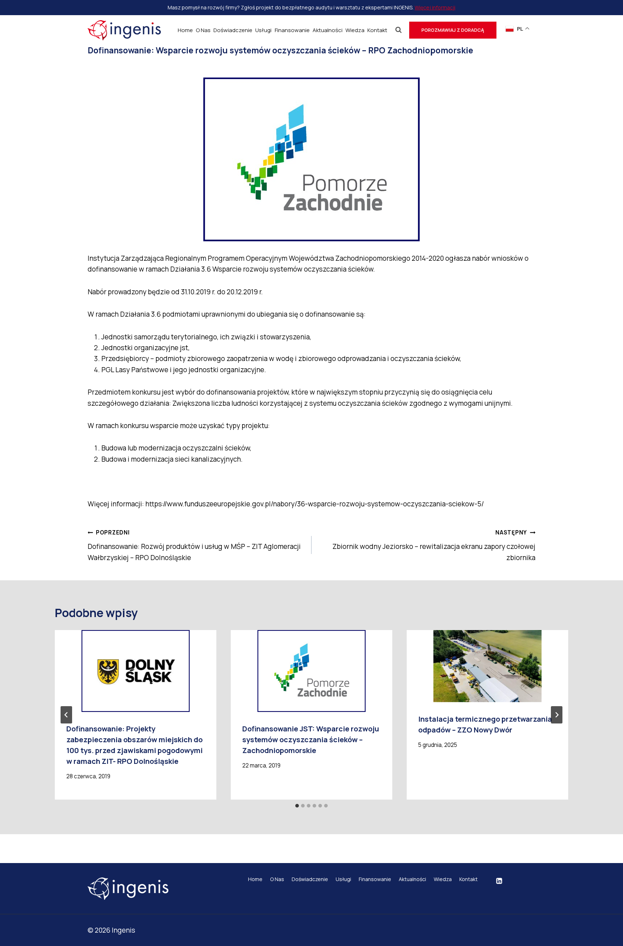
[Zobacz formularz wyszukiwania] (399, 30)
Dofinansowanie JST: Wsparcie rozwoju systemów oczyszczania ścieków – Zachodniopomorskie (310, 739)
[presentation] (135, 671)
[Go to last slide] (66, 714)
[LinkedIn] (499, 881)
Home (185, 30)
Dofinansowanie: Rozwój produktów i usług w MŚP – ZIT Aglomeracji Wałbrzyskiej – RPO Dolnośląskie (194, 545)
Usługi (263, 30)
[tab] (297, 806)
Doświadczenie (232, 30)
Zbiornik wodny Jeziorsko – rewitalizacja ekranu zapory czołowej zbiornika (433, 545)
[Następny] (556, 714)
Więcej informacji (435, 7)
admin (111, 66)
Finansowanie (292, 30)
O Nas (203, 30)
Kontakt (377, 30)
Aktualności (328, 30)
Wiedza (354, 30)
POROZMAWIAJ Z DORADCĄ (452, 30)
